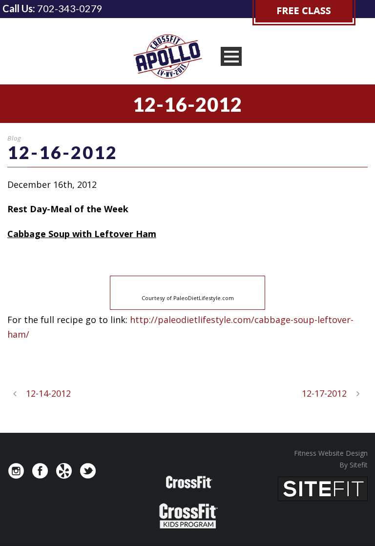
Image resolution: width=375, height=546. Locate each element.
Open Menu (231, 56)
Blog (14, 138)
